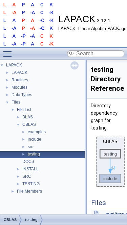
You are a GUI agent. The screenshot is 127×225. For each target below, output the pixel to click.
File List (24, 109)
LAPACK (14, 65)
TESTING (31, 183)
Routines (20, 80)
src (30, 146)
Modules (19, 87)
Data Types (22, 94)
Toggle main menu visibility (9, 54)
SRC (26, 176)
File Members (29, 191)
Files (16, 102)
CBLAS (29, 124)
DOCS (28, 161)
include (34, 139)
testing (34, 154)
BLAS (27, 117)
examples (37, 132)
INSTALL (30, 169)
